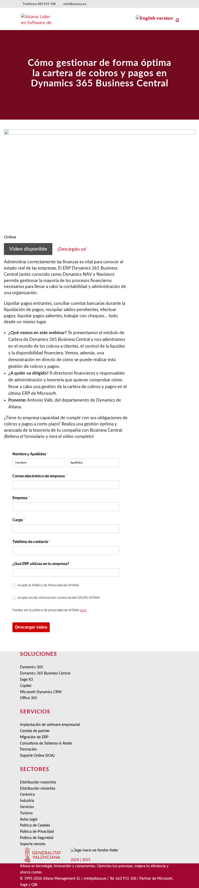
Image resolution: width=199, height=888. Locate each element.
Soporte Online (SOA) (37, 756)
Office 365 (28, 698)
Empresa (29, 498)
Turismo (26, 813)
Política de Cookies (35, 825)
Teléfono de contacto (39, 542)
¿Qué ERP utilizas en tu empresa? (40, 564)
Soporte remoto (32, 844)
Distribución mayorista (38, 782)
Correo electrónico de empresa (47, 476)
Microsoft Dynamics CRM (40, 692)
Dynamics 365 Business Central (45, 673)
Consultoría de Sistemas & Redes (46, 743)
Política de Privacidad (37, 832)
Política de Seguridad (36, 838)
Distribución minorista (37, 788)
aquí (83, 610)
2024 (75, 860)
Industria (27, 801)
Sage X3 (26, 680)
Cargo (26, 520)
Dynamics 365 (31, 667)
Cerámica (27, 794)
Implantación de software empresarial (50, 725)
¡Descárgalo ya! (72, 249)
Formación (28, 749)
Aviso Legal (28, 819)
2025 (86, 860)
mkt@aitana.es (94, 878)
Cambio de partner (35, 731)
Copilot (25, 686)
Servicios (27, 807)
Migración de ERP (34, 737)
